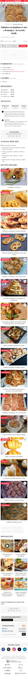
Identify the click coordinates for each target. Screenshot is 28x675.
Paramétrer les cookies (16, 657)
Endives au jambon (7, 151)
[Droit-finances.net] (20, 668)
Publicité (17, 656)
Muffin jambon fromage (8, 159)
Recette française (18, 531)
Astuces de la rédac (8, 631)
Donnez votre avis (18, 24)
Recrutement (22, 656)
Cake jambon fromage (8, 147)
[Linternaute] (7, 667)
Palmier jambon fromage (9, 145)
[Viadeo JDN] (20, 670)
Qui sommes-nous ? (7, 656)
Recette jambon (6, 528)
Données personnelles (6, 657)
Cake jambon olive (7, 155)
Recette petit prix (6, 531)
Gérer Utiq (24, 657)
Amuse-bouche (20, 3)
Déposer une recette (7, 619)
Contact (13, 656)
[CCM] (7, 665)
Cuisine (5, 628)
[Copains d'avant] (7, 670)
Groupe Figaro (12, 658)
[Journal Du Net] (20, 665)
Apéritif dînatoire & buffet (9, 3)
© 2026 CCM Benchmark (21, 658)
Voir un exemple (22, 628)
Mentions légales (5, 658)
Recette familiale (17, 528)
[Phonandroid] (20, 673)
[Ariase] (7, 673)
